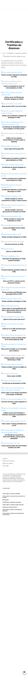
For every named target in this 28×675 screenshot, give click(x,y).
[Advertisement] (14, 24)
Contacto (5, 458)
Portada (3, 53)
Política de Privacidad (8, 460)
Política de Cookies (8, 463)
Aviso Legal (6, 465)
